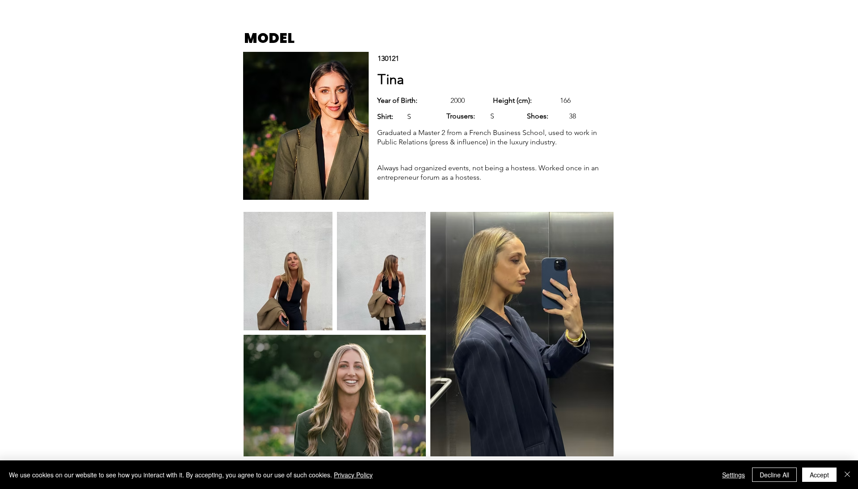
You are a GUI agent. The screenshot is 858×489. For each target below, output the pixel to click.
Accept (819, 474)
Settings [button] (733, 474)
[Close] (847, 475)
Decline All (774, 474)
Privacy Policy (353, 474)
